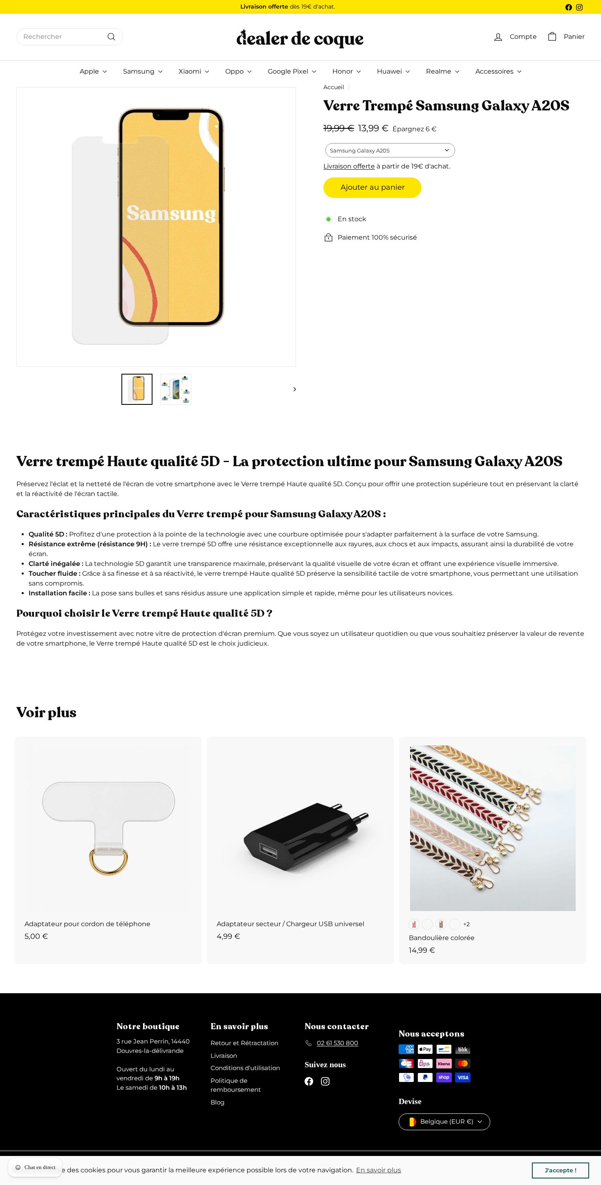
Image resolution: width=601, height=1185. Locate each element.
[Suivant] (291, 389)
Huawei (390, 71)
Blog (217, 1102)
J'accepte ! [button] (560, 1170)
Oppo (235, 71)
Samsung (139, 71)
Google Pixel (289, 71)
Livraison (224, 1055)
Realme (439, 71)
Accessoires (495, 71)
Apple (90, 71)
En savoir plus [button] (378, 1170)
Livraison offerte (349, 166)
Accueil (333, 87)
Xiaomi (191, 71)
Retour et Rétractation (244, 1043)
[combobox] (69, 36)
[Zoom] (25, 227)
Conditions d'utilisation (245, 1068)
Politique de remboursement (236, 1085)
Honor (343, 71)
